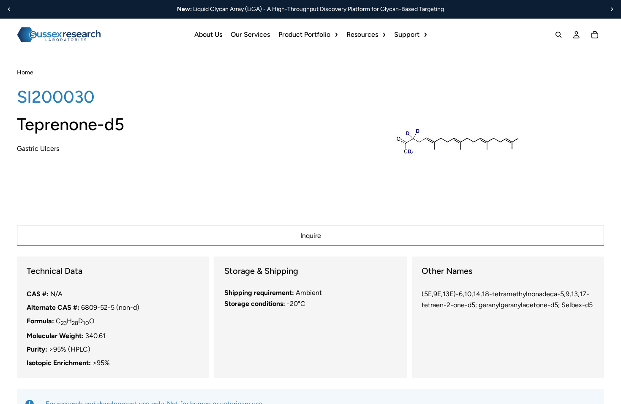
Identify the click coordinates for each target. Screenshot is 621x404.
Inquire (310, 236)
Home (25, 72)
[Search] (558, 34)
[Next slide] (611, 9)
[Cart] (595, 34)
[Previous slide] (9, 9)
